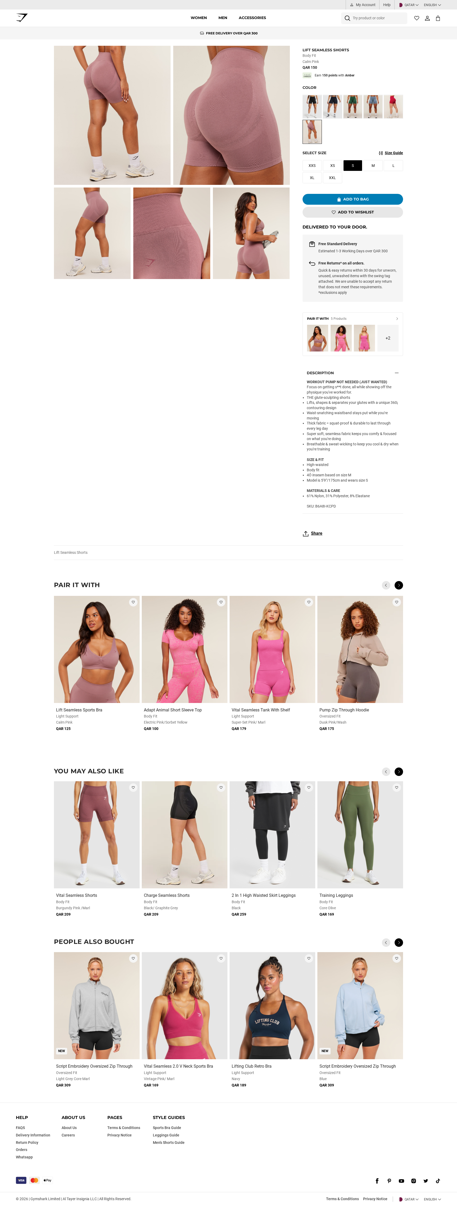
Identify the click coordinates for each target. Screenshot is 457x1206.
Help (387, 5)
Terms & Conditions (342, 1199)
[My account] (427, 18)
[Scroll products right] (399, 585)
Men (222, 17)
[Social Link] (377, 1181)
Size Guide (394, 153)
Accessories (252, 17)
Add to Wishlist (356, 212)
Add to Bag (356, 199)
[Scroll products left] (386, 585)
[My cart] (438, 18)
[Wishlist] (417, 18)
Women (199, 17)
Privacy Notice (375, 1199)
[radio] (312, 107)
